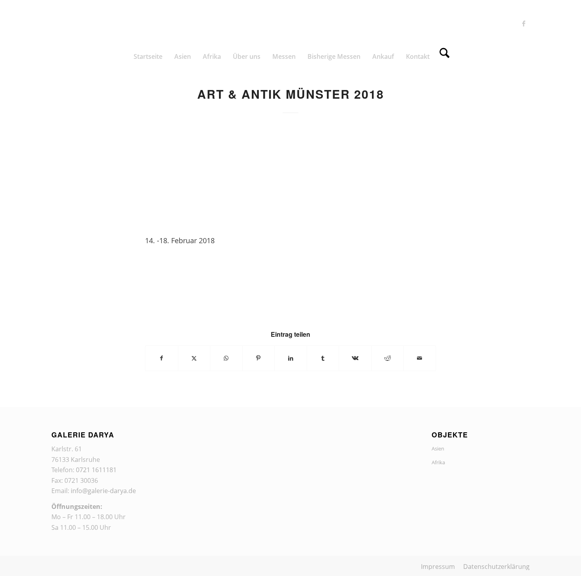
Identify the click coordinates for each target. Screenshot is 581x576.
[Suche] (444, 56)
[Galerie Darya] (290, 23)
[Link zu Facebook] (524, 23)
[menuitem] (148, 56)
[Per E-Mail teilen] (420, 358)
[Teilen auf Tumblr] (323, 358)
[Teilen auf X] (194, 358)
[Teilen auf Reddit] (388, 358)
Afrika (438, 462)
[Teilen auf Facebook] (161, 358)
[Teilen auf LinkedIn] (291, 358)
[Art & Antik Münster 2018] (290, 176)
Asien (438, 448)
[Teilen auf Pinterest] (259, 358)
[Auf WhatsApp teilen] (226, 358)
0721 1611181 (96, 469)
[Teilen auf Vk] (355, 358)
